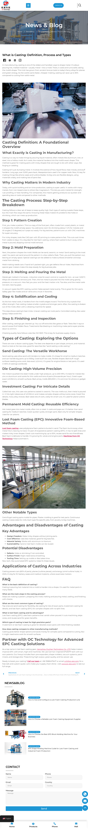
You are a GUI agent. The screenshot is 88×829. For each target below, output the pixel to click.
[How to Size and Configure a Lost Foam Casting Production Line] (15, 698)
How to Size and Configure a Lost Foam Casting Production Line (54, 700)
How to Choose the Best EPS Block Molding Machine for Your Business (52, 735)
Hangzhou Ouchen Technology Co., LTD (54, 649)
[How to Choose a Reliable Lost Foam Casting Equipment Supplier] (15, 718)
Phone (48, 774)
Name (8, 774)
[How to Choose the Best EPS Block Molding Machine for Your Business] (15, 734)
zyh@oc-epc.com (71, 661)
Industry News (34, 697)
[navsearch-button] (79, 5)
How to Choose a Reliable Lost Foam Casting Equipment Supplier (54, 719)
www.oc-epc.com (69, 664)
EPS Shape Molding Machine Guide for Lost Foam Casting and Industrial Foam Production (53, 749)
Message (9, 791)
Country (48, 782)
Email (8, 782)
